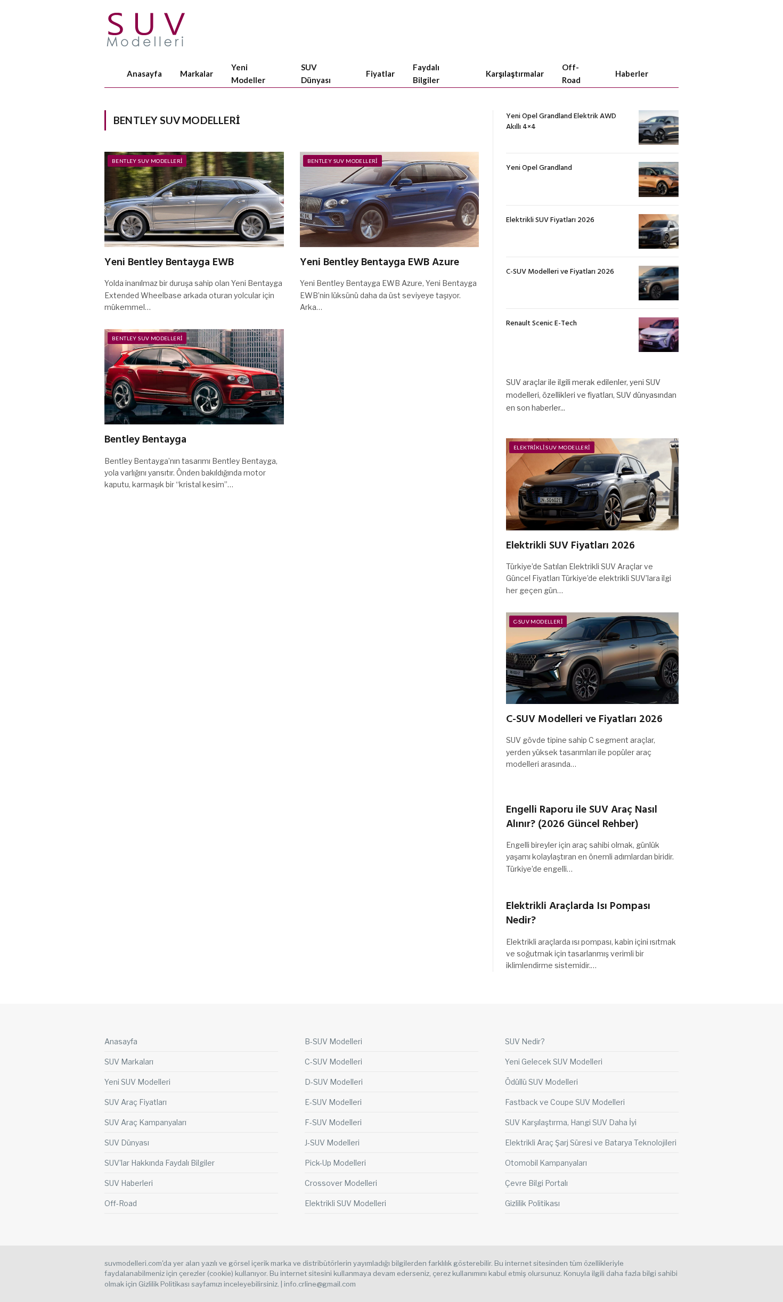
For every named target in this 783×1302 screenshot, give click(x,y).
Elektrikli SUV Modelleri (551, 447)
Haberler (631, 73)
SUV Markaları (128, 1061)
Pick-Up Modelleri (335, 1162)
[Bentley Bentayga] (194, 376)
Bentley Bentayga (145, 440)
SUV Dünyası (316, 73)
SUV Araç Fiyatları (135, 1102)
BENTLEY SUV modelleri (147, 161)
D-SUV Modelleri (334, 1081)
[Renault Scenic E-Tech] (659, 334)
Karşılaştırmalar (515, 73)
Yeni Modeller (248, 73)
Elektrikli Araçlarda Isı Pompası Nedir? (578, 913)
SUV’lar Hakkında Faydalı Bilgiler (159, 1162)
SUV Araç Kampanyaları (145, 1122)
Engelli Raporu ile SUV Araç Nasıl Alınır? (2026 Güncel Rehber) (581, 817)
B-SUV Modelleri (333, 1041)
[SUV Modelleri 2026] (146, 29)
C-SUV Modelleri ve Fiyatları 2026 (560, 272)
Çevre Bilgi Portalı (536, 1183)
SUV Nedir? (525, 1041)
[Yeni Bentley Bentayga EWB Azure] (389, 199)
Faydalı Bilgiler (426, 73)
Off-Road (571, 73)
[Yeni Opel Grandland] (659, 179)
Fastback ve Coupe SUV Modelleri (565, 1102)
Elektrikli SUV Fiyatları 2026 (550, 220)
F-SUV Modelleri (333, 1122)
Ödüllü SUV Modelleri (541, 1081)
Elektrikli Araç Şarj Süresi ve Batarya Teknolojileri (590, 1142)
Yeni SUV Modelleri (137, 1081)
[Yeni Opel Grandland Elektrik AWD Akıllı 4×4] (659, 127)
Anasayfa (144, 73)
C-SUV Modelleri (537, 621)
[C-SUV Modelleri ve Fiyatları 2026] (659, 283)
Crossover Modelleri (341, 1183)
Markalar (196, 73)
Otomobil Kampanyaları (546, 1162)
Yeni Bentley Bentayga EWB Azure (379, 263)
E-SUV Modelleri (333, 1102)
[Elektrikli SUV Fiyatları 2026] (659, 231)
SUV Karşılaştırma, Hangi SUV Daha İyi (571, 1122)
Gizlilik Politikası (532, 1203)
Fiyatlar (380, 73)
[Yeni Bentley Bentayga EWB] (194, 199)
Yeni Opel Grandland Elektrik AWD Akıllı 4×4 (561, 122)
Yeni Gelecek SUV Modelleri (553, 1061)
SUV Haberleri (128, 1183)
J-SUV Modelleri (332, 1142)
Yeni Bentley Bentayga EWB (169, 263)
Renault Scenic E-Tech (541, 323)
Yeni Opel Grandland (539, 168)
